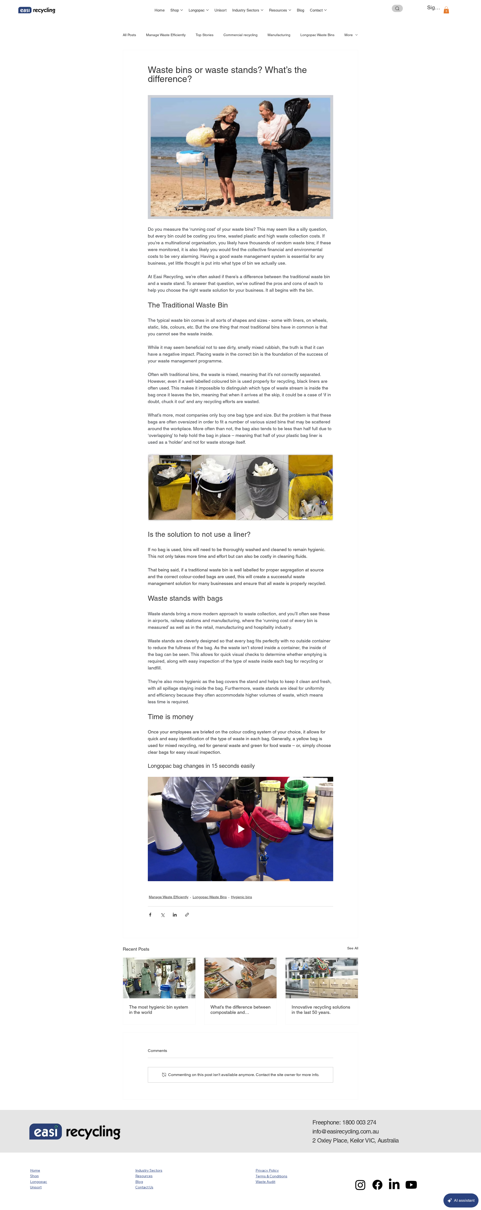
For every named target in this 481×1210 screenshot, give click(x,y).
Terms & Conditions (271, 1176)
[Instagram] (360, 1184)
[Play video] (240, 829)
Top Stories (204, 35)
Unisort (36, 1187)
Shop (34, 1176)
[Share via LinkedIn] (174, 914)
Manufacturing (279, 35)
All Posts (129, 35)
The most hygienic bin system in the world (158, 1009)
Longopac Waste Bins (317, 35)
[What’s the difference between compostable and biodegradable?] (240, 978)
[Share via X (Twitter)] (162, 914)
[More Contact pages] (325, 10)
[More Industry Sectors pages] (262, 10)
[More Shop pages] (181, 10)
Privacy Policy (267, 1170)
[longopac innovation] (322, 978)
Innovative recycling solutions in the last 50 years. (321, 1009)
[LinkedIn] (394, 1184)
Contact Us (144, 1187)
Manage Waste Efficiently (166, 35)
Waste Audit (265, 1181)
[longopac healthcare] (159, 978)
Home (35, 1170)
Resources (144, 1176)
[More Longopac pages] (207, 10)
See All (352, 948)
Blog (139, 1181)
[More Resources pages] (290, 10)
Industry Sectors (148, 1170)
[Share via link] (187, 914)
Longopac (38, 1181)
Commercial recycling (240, 35)
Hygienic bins (241, 897)
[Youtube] (411, 1184)
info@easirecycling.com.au (345, 1131)
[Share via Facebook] (150, 914)
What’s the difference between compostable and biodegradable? (240, 1009)
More (348, 35)
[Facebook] (377, 1184)
